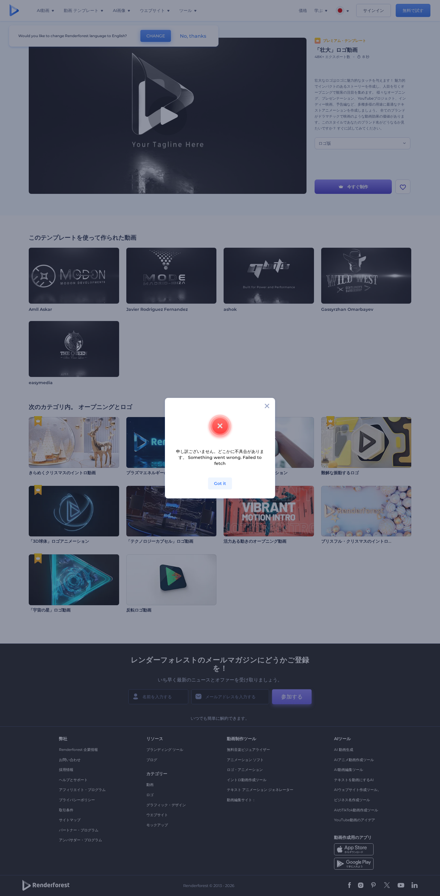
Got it (220, 483)
